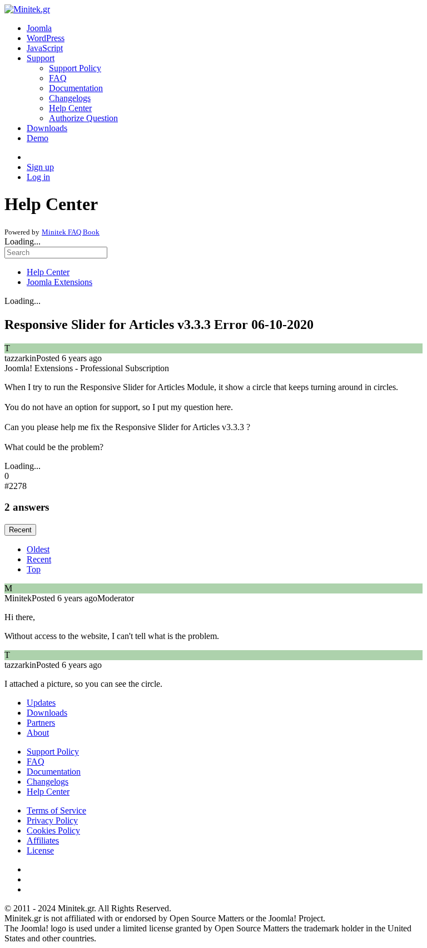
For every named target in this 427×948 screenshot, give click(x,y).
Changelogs (70, 98)
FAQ (58, 78)
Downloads (47, 128)
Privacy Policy (52, 820)
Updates (41, 702)
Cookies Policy (53, 830)
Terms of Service (56, 810)
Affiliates (43, 840)
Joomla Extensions (59, 282)
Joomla (39, 28)
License (40, 850)
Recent (20, 530)
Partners (41, 722)
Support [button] (40, 58)
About (38, 732)
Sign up (40, 167)
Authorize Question (83, 118)
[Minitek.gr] (27, 9)
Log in (38, 177)
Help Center (70, 108)
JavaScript (45, 48)
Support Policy (75, 68)
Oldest (38, 549)
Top (34, 569)
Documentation (76, 88)
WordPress (45, 38)
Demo (37, 138)
